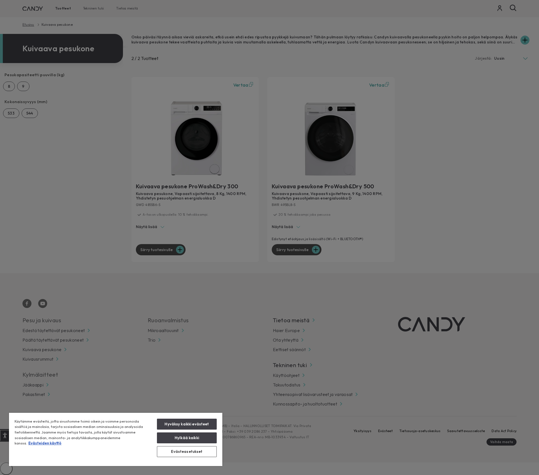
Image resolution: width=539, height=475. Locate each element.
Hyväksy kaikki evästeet (187, 424)
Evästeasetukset (186, 451)
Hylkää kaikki (187, 437)
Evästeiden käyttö (44, 443)
